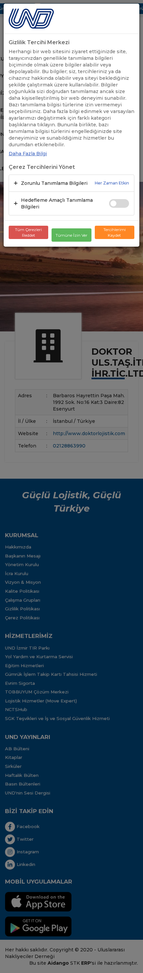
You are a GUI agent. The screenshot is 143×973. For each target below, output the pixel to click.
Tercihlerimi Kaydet (114, 232)
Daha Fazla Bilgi (28, 154)
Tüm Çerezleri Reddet (28, 232)
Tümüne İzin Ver (71, 235)
